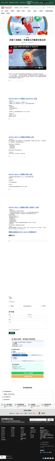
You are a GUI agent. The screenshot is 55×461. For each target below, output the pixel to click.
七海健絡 (27, 37)
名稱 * (10, 314)
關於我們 (12, 430)
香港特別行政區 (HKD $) (7, 456)
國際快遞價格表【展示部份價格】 (23, 435)
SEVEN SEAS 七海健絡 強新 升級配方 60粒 (24, 207)
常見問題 (12, 435)
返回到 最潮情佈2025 (27, 306)
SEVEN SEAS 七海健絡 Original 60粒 (23, 99)
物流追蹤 (3, 437)
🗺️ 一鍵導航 (20, 355)
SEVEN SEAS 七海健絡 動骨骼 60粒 (21, 137)
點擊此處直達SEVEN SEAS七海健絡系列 (22, 232)
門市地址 (22, 430)
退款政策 (3, 432)
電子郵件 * (30, 314)
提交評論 (12, 333)
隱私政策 (3, 434)
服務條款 (3, 430)
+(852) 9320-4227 (45, 442)
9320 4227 (19, 367)
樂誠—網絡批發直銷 (9, 458)
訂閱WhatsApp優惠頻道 (27, 373)
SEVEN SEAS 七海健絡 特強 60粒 (20, 174)
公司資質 (12, 434)
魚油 (15, 74)
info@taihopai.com (45, 444)
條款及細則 (3, 439)
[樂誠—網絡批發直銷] (6, 7)
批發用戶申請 (33, 430)
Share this (12, 301)
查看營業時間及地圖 (27, 376)
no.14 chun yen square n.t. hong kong (47, 446)
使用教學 (32, 437)
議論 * (10, 319)
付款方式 (3, 435)
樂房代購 (32, 435)
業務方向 (12, 432)
